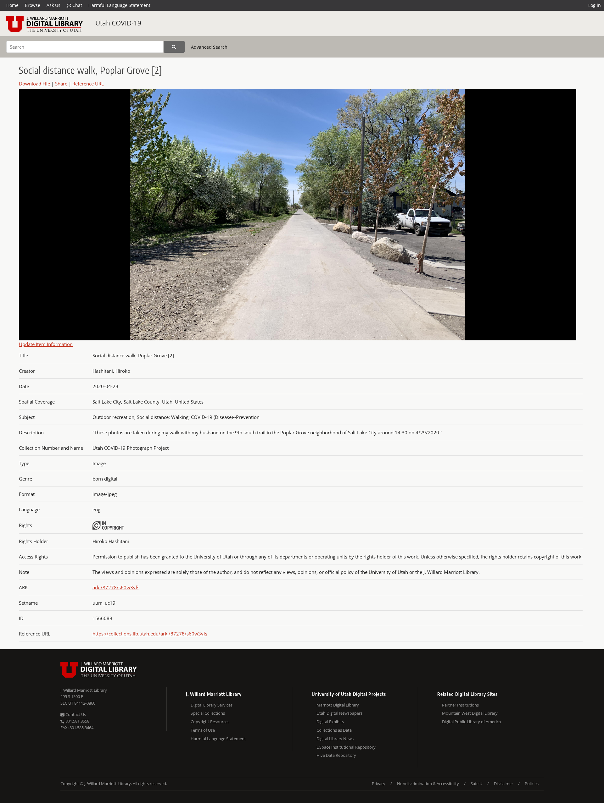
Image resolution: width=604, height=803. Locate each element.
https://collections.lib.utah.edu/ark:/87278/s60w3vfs (149, 633)
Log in (594, 5)
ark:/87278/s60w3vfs (115, 587)
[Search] (174, 47)
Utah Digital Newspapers (339, 713)
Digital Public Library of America (471, 721)
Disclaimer (503, 783)
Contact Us (75, 714)
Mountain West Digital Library (470, 713)
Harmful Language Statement (119, 5)
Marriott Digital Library (337, 705)
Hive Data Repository (336, 755)
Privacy (378, 783)
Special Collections (208, 713)
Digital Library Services (211, 705)
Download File (34, 83)
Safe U (476, 783)
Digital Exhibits (330, 721)
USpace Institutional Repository (346, 747)
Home (12, 5)
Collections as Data (334, 730)
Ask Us (53, 5)
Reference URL (88, 83)
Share (61, 83)
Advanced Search (209, 47)
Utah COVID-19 (118, 23)
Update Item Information (46, 344)
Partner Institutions (460, 705)
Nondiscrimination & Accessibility (428, 783)
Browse (32, 5)
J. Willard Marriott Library (83, 690)
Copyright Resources (210, 721)
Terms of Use (203, 730)
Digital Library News (335, 738)
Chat (76, 5)
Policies (532, 783)
